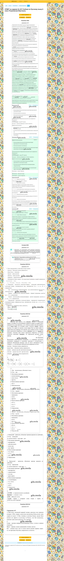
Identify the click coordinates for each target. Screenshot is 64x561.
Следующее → (28, 17)
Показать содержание (25, 14)
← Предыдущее (22, 17)
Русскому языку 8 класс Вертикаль (27, 542)
